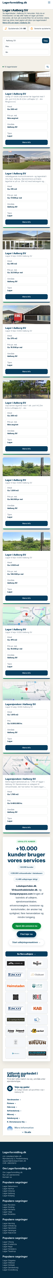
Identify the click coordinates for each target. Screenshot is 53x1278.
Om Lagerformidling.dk (13, 1172)
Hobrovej (11, 1107)
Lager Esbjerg (9, 1195)
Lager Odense (9, 1191)
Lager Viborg (8, 1242)
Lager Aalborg (9, 1193)
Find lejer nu (26, 934)
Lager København (10, 1186)
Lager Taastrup (9, 1251)
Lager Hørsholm (9, 1228)
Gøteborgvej (12, 1118)
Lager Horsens (9, 1209)
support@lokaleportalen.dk (14, 1161)
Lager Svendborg (10, 1270)
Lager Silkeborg (9, 1226)
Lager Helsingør (9, 1230)
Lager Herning (9, 1223)
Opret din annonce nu (26, 926)
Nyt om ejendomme (11, 1175)
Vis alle (27, 1132)
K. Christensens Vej (16, 1122)
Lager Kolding (9, 1207)
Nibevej (10, 1114)
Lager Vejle (7, 1212)
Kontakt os (7, 1177)
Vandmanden (13, 1099)
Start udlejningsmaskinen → (26, 942)
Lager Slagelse (9, 1260)
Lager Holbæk (9, 1265)
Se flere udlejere (26, 954)
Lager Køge (7, 1246)
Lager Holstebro (9, 1249)
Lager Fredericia (10, 1244)
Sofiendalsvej (13, 1111)
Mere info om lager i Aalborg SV (16, 22)
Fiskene (10, 1103)
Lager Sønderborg (10, 1267)
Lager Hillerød (9, 1263)
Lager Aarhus (8, 1188)
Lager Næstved (9, 1233)
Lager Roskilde (9, 1214)
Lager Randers (9, 1205)
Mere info (26, 142)
